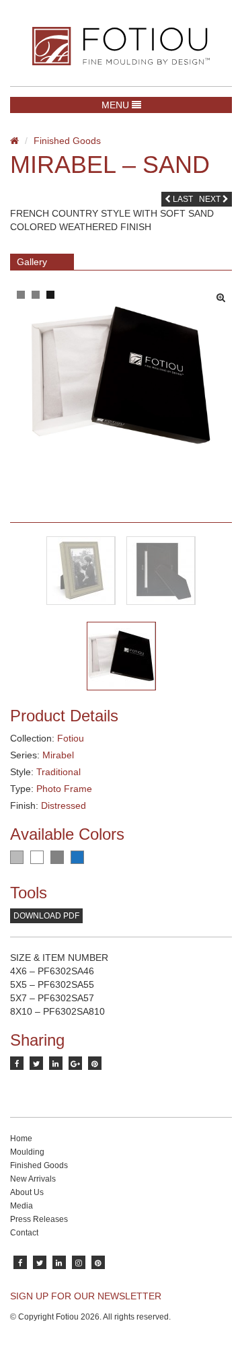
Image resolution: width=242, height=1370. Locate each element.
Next (211, 199)
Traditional (58, 771)
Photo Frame (64, 788)
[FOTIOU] (121, 46)
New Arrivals (33, 1179)
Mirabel (58, 755)
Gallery (32, 261)
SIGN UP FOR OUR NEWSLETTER (85, 1296)
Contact (24, 1232)
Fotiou (70, 738)
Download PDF (46, 916)
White (37, 857)
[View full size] (224, 294)
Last (182, 199)
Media (21, 1206)
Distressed (63, 805)
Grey (17, 857)
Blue (77, 857)
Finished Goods (67, 140)
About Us (27, 1192)
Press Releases (39, 1219)
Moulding (27, 1152)
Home (21, 1138)
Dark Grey (57, 857)
